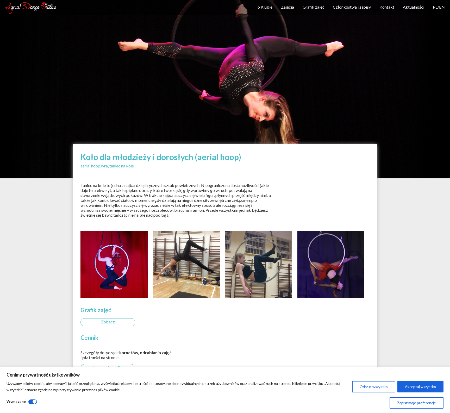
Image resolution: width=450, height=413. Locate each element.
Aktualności (413, 6)
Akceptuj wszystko (420, 386)
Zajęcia (287, 6)
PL (435, 6)
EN (442, 6)
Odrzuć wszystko (374, 386)
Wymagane (16, 401)
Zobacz (108, 321)
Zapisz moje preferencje (416, 403)
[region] (225, 390)
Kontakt (386, 6)
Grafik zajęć (313, 6)
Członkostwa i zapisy (352, 6)
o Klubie (265, 6)
